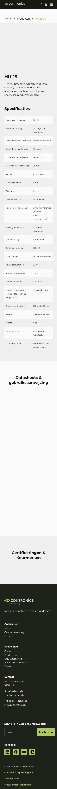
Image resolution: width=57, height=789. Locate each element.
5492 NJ (9, 685)
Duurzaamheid (13, 658)
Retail (7, 628)
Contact (9, 651)
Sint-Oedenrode (13, 691)
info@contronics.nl (15, 704)
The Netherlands (14, 695)
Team (7, 666)
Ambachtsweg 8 (14, 681)
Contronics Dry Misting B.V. (18, 772)
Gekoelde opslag (14, 632)
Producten (23, 18)
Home (8, 18)
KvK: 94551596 (11, 778)
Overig (8, 636)
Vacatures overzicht (15, 662)
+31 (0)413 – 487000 (15, 701)
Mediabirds (25, 784)
